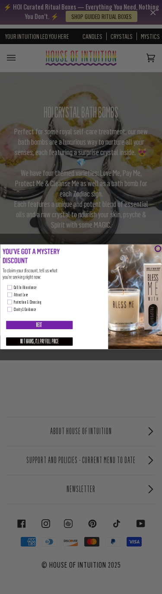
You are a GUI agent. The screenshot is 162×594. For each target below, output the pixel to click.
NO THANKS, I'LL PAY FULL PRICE (39, 341)
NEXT (39, 325)
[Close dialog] (158, 248)
